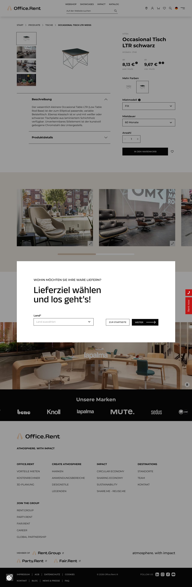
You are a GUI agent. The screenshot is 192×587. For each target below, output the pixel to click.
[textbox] (64, 322)
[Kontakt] (188, 292)
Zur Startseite (117, 322)
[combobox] (64, 322)
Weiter (139, 322)
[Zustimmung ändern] (9, 577)
